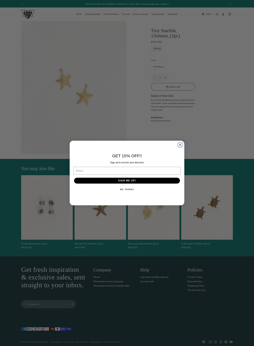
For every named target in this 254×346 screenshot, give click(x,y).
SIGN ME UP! (127, 180)
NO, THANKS (127, 189)
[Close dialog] (180, 144)
